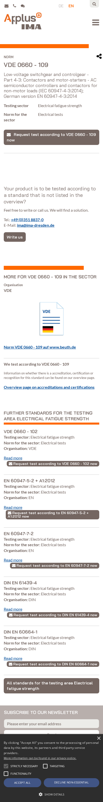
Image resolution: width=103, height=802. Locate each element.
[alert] (51, 768)
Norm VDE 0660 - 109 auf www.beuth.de (40, 347)
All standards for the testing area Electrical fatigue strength (50, 685)
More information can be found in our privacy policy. (40, 758)
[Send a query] (24, 5)
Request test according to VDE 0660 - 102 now (54, 463)
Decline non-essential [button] (71, 782)
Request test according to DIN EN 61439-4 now (54, 615)
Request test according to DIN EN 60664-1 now (54, 664)
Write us (15, 236)
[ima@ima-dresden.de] (8, 5)
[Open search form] (94, 4)
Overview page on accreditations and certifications (49, 387)
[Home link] (23, 21)
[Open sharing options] (99, 56)
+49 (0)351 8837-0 (27, 219)
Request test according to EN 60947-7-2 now (56, 565)
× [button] (98, 738)
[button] (6, 766)
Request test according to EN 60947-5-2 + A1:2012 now (48, 515)
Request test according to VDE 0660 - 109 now (51, 137)
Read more (13, 457)
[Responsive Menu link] (95, 23)
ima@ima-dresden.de (35, 225)
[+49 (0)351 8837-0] (16, 5)
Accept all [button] (22, 782)
